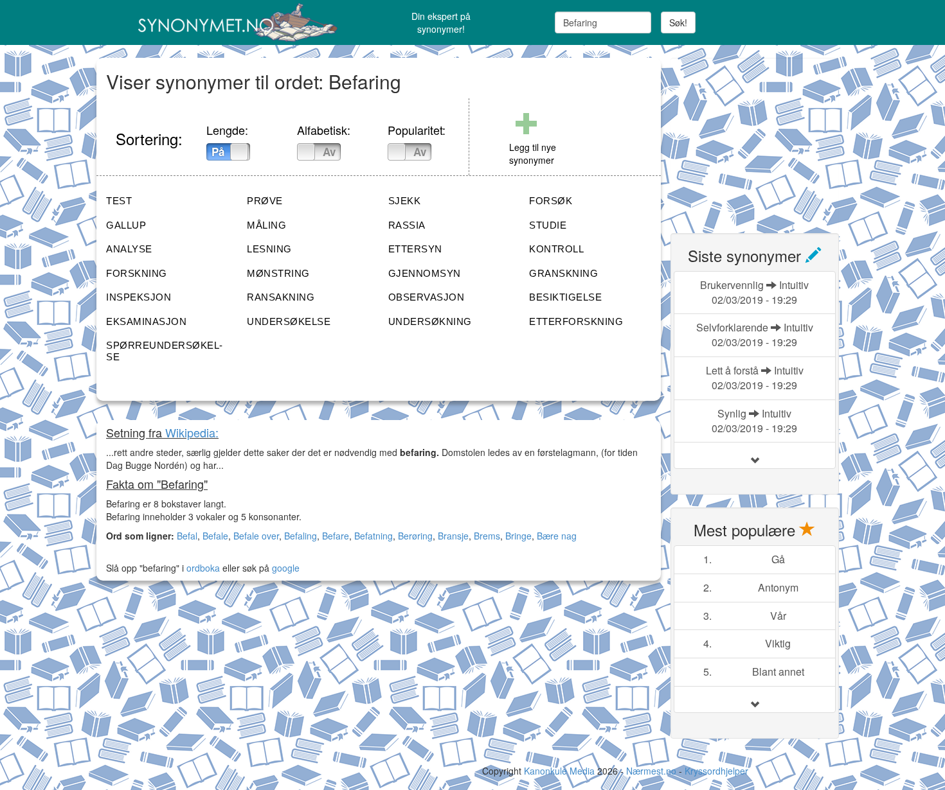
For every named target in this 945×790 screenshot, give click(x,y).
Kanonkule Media (560, 770)
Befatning (373, 535)
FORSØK (550, 200)
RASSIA (407, 225)
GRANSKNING (563, 273)
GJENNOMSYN (424, 273)
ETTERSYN (415, 248)
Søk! (678, 22)
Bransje (453, 535)
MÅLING (266, 225)
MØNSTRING (278, 273)
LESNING (269, 248)
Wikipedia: (192, 432)
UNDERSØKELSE (288, 321)
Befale (215, 535)
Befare (335, 535)
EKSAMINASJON (146, 321)
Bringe (518, 535)
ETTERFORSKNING (576, 321)
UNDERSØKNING (430, 321)
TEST (119, 200)
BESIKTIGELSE (565, 297)
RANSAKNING (280, 297)
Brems (487, 535)
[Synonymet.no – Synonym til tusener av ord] (222, 22)
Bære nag (557, 535)
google (286, 567)
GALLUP (126, 225)
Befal (187, 535)
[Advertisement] (766, 138)
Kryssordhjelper (716, 770)
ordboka (202, 567)
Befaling (300, 535)
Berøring (415, 535)
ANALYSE (129, 248)
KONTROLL (556, 248)
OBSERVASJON (426, 297)
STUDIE (547, 225)
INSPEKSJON (138, 297)
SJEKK (404, 200)
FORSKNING (136, 273)
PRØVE (265, 200)
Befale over (256, 535)
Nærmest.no (651, 770)
